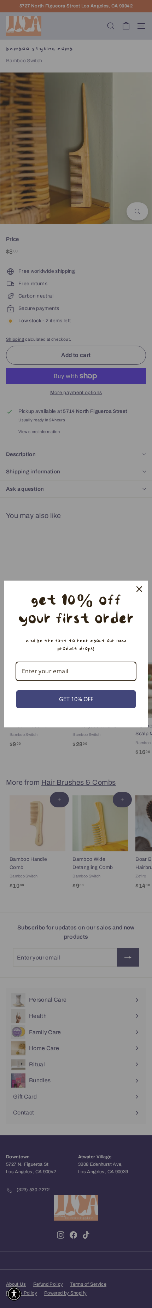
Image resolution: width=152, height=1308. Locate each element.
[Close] (139, 589)
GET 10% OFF (76, 699)
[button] (14, 1294)
